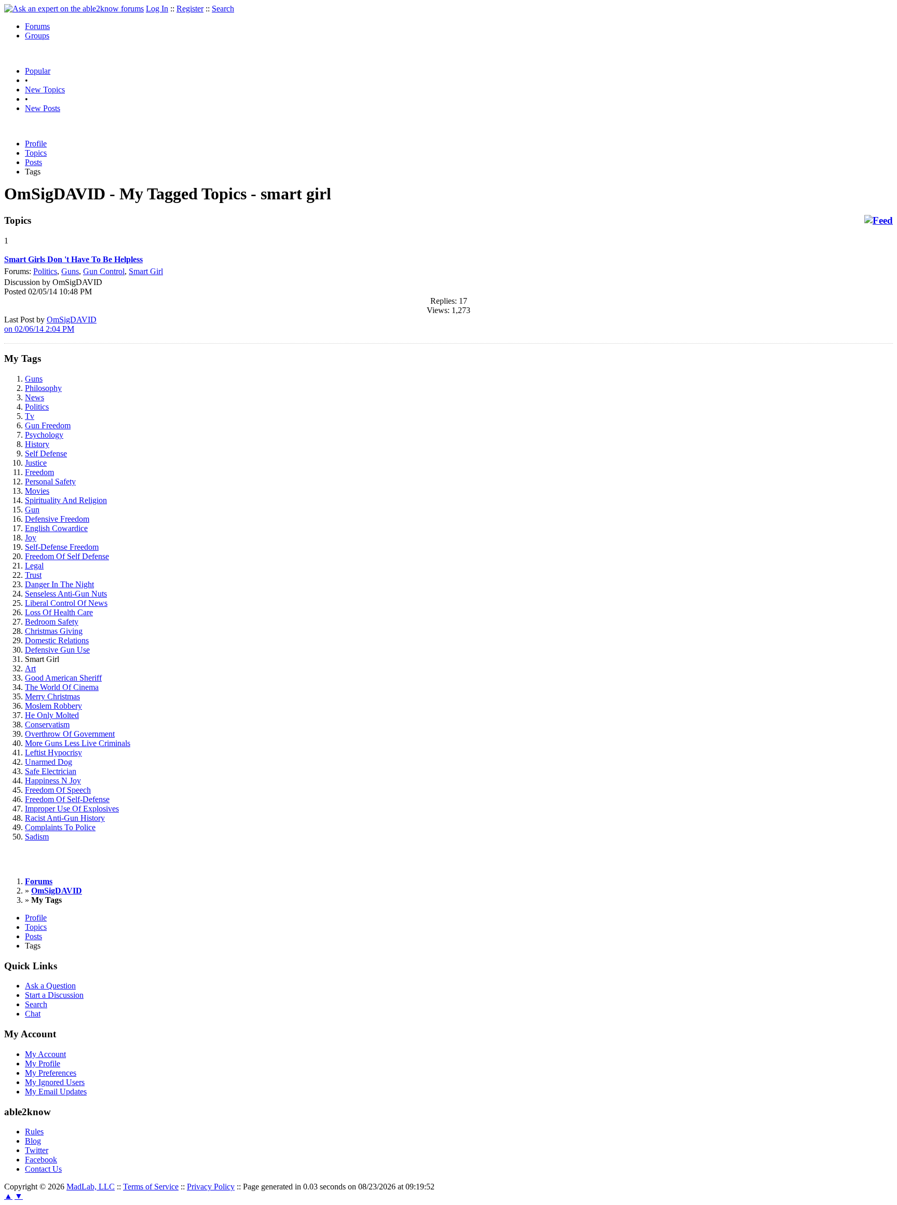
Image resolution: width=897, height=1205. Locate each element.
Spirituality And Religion (66, 500)
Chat (32, 1013)
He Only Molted (52, 715)
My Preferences (50, 1072)
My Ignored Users (55, 1082)
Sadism (37, 836)
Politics (45, 271)
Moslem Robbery (53, 705)
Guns (70, 271)
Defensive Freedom (57, 519)
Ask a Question (50, 985)
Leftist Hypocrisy (53, 752)
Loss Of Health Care (59, 612)
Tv (29, 416)
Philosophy (43, 388)
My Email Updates (56, 1091)
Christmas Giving (54, 631)
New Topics (45, 89)
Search (223, 8)
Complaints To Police (60, 827)
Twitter (36, 1150)
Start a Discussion (54, 995)
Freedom (39, 472)
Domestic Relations (57, 640)
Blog (33, 1140)
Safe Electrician (50, 771)
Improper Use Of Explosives (72, 808)
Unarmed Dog (48, 761)
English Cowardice (56, 528)
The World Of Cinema (62, 687)
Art (30, 668)
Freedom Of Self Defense (67, 556)
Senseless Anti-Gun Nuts (66, 593)
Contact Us (43, 1169)
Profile (36, 143)
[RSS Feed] (878, 220)
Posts (33, 162)
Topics (36, 152)
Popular (37, 70)
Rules (34, 1131)
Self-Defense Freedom (62, 547)
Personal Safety (50, 481)
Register (189, 8)
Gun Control (104, 271)
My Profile (42, 1063)
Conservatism (47, 724)
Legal (34, 565)
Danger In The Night (59, 584)
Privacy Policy (211, 1186)
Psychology (44, 434)
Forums (37, 26)
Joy (30, 537)
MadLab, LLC (90, 1186)
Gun (32, 509)
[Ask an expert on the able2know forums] (74, 8)
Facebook (41, 1159)
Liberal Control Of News (66, 603)
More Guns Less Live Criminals (77, 743)
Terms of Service (151, 1186)
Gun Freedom (48, 425)
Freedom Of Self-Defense (67, 799)
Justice (36, 462)
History (37, 444)
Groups (37, 35)
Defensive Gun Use (57, 649)
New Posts (42, 108)
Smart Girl (146, 271)
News (34, 397)
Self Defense (46, 453)
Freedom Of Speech (58, 790)
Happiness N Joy (53, 780)
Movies (37, 490)
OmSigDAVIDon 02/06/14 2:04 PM (50, 324)
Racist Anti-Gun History (65, 818)
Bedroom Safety (51, 621)
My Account (45, 1054)
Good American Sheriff (63, 677)
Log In (157, 8)
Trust (33, 575)
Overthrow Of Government (70, 733)
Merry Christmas (52, 696)
